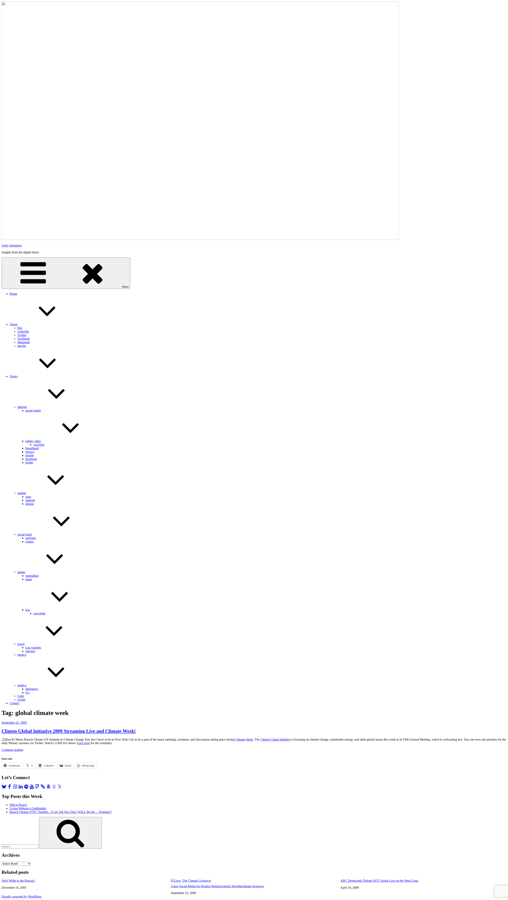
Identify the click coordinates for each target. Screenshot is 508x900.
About (13, 324)
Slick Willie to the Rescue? (18, 880)
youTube (38, 444)
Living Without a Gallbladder (28, 808)
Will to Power (18, 804)
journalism (31, 575)
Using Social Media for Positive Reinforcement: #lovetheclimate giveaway (217, 886)
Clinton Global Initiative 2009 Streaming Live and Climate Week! (69, 731)
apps (28, 496)
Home (13, 293)
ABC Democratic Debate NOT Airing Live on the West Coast (379, 880)
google (29, 455)
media (21, 572)
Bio (19, 328)
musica (21, 654)
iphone (29, 503)
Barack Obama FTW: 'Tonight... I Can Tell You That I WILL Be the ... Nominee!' (61, 812)
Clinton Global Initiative (275, 739)
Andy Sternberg (12, 245)
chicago (30, 651)
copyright (39, 613)
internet (22, 407)
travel (20, 644)
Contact (14, 703)
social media (33, 410)
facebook (31, 459)
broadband (32, 448)
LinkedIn (23, 331)
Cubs (20, 696)
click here (84, 743)
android (30, 500)
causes (29, 541)
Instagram (23, 342)
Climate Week (244, 739)
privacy (30, 451)
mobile (21, 493)
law (27, 610)
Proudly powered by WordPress (21, 896)
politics (21, 685)
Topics (14, 376)
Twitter (21, 335)
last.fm (21, 345)
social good (24, 534)
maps (28, 579)
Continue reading (12, 749)
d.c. (27, 692)
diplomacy (31, 689)
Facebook (23, 338)
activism (30, 538)
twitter (29, 462)
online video (33, 441)
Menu (125, 286)
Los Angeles (33, 647)
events (21, 699)
